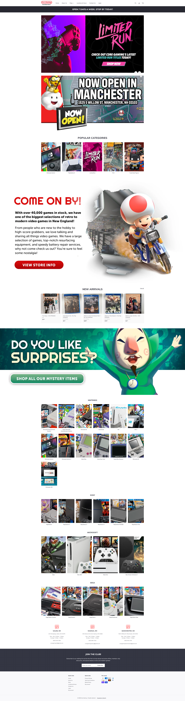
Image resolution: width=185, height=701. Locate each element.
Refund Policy (88, 682)
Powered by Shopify (101, 698)
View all (142, 288)
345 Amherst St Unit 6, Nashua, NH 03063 (92, 633)
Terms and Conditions (90, 680)
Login (99, 3)
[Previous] (135, 72)
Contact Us (92, 3)
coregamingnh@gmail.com (56, 643)
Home (57, 3)
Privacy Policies (88, 678)
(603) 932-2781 (128, 640)
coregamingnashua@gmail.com (92, 643)
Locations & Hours (82, 3)
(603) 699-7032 (92, 640)
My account (71, 690)
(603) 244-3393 (57, 640)
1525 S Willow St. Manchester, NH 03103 (128, 633)
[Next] (139, 72)
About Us (64, 3)
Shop (71, 3)
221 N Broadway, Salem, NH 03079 (57, 633)
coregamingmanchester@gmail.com (128, 643)
